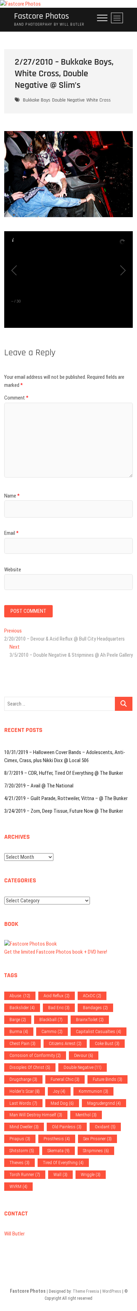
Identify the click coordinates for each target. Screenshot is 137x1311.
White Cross (98, 100)
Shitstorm (21, 1150)
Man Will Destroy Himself (35, 1114)
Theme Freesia (86, 1291)
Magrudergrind (104, 1103)
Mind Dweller (24, 1126)
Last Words (23, 1103)
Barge (17, 1019)
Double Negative (68, 100)
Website (12, 569)
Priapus (19, 1138)
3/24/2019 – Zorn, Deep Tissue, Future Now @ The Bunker (63, 811)
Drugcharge (23, 1079)
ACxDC (92, 995)
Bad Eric (59, 1007)
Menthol (86, 1114)
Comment (16, 398)
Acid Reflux (57, 995)
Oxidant (105, 1126)
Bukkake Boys (36, 100)
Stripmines (96, 1150)
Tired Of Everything (63, 1162)
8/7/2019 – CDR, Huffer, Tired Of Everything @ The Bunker (63, 773)
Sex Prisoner (97, 1138)
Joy (59, 1091)
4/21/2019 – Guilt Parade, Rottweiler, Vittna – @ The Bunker (66, 798)
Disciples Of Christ (29, 1067)
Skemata (58, 1150)
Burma (18, 1031)
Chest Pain (22, 1043)
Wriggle (90, 1174)
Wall (60, 1174)
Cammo (52, 1031)
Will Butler (14, 1234)
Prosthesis (57, 1138)
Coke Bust (107, 1043)
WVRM (18, 1186)
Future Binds (107, 1079)
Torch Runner (24, 1174)
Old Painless (66, 1126)
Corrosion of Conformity (35, 1055)
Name (12, 496)
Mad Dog (62, 1103)
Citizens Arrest (65, 1043)
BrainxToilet (90, 1019)
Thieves (19, 1162)
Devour (83, 1055)
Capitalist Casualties (98, 1031)
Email (11, 533)
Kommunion (93, 1091)
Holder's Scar (24, 1091)
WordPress (111, 1291)
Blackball (51, 1019)
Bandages (95, 1007)
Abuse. (19, 995)
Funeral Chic (65, 1079)
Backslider (22, 1007)
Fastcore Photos (41, 16)
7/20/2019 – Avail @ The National (38, 786)
